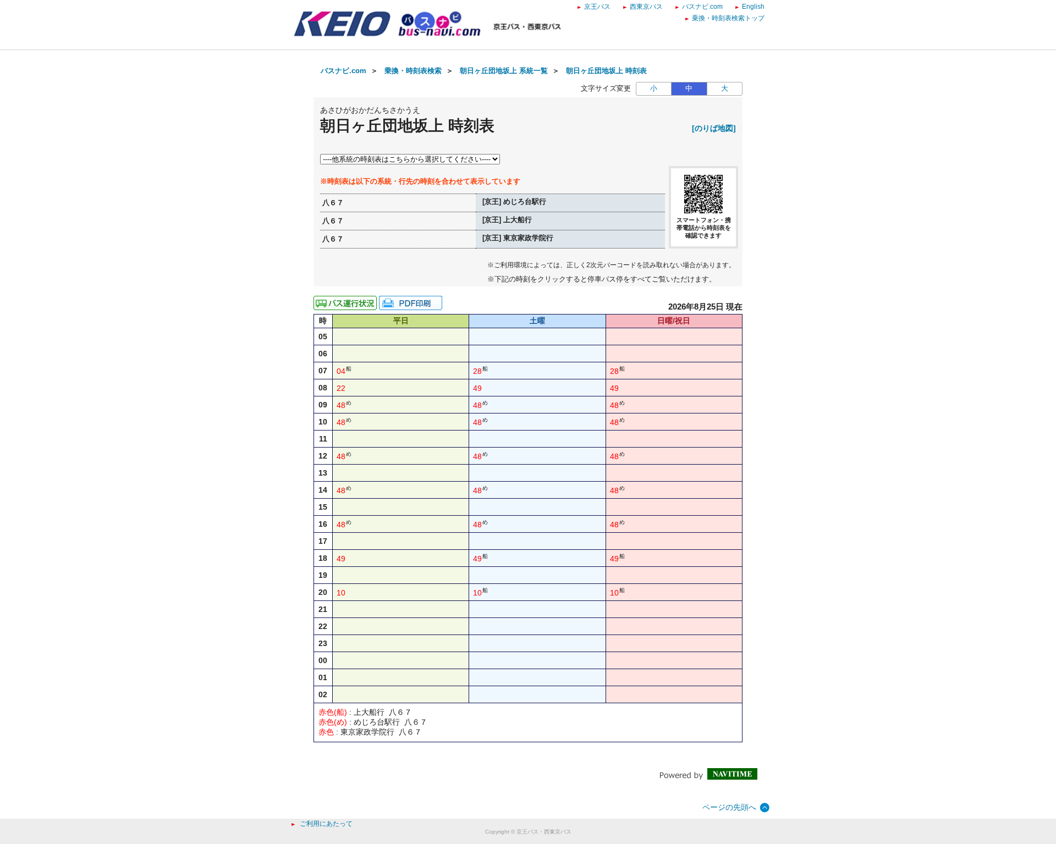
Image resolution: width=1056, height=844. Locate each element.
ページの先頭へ (729, 807)
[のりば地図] (714, 128)
